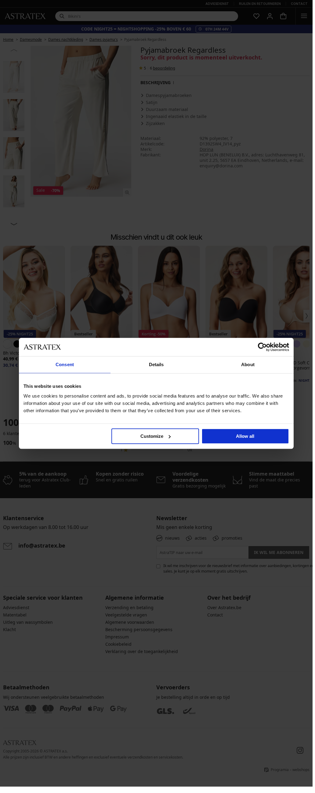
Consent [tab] (65, 364)
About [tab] (248, 364)
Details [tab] (156, 364)
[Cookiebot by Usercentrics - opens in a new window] (262, 347)
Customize (151, 436)
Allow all (245, 436)
